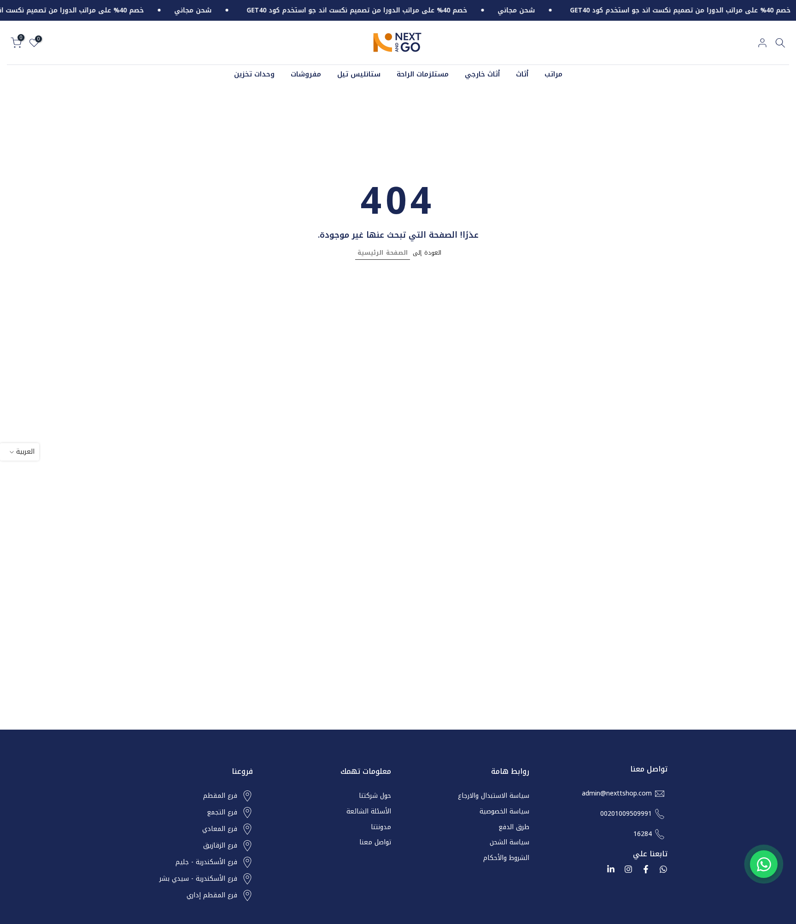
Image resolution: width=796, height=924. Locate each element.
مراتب (553, 74)
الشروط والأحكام (506, 858)
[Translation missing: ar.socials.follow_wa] (663, 869)
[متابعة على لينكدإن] (611, 869)
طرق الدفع (513, 827)
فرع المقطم (220, 796)
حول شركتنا (375, 796)
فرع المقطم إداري (212, 895)
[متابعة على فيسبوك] (646, 869)
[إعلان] (519, 10)
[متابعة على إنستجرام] (628, 869)
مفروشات (306, 74)
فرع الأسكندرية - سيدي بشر (198, 878)
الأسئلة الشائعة (368, 811)
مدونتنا (381, 827)
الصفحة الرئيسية (382, 252)
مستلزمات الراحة (423, 74)
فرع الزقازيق (220, 845)
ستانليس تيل (358, 74)
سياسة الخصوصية (504, 811)
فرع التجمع (222, 812)
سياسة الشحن (509, 842)
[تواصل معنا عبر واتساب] (764, 864)
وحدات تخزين (254, 74)
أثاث (522, 74)
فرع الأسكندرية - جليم (206, 862)
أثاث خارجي (482, 74)
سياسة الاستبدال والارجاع (493, 796)
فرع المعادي (219, 829)
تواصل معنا (375, 842)
